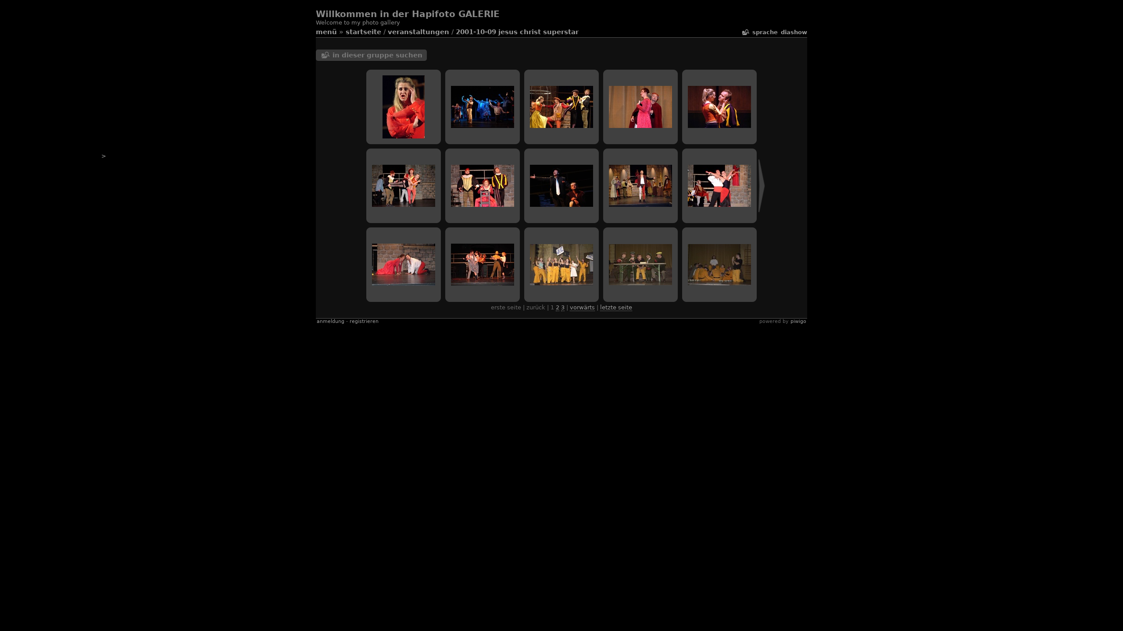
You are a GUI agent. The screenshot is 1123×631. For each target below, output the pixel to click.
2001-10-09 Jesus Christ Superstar (517, 32)
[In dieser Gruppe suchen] (745, 32)
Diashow (794, 32)
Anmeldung (330, 321)
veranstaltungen (418, 32)
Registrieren (364, 321)
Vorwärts (582, 307)
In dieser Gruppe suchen (377, 55)
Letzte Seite (616, 307)
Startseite (363, 32)
